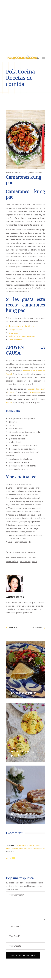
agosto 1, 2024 (16, 689)
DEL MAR (15, 173)
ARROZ (8, 173)
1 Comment (31, 552)
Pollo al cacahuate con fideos (22, 336)
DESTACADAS (24, 173)
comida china (25, 561)
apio (7, 558)
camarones (31, 558)
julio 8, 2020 (19, 552)
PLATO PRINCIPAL (35, 173)
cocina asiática (12, 561)
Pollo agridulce (15, 340)
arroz (13, 558)
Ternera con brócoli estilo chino (22, 326)
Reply (8, 858)
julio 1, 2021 (10, 851)
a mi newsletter (34, 392)
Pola (11, 552)
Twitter (9, 402)
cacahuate (21, 558)
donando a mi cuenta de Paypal (25, 372)
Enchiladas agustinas (23, 692)
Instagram (40, 389)
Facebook (31, 389)
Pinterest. (11, 392)
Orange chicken (15, 329)
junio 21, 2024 (16, 810)
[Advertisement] (25, 26)
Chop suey (13, 333)
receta (34, 561)
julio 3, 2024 (15, 748)
